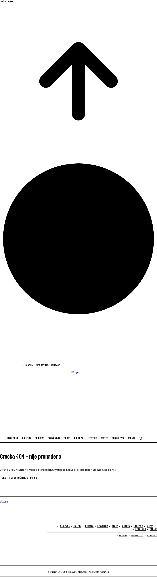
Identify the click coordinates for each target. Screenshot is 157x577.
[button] (140, 438)
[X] (16, 365)
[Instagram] (9, 365)
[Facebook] (2, 365)
